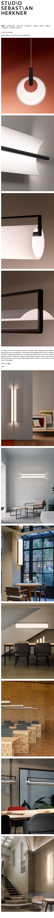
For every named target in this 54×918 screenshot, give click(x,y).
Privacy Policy (15, 28)
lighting (19, 26)
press (41, 26)
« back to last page (7, 32)
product (28, 26)
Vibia (8, 363)
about (47, 26)
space (35, 26)
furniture (11, 26)
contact (5, 28)
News (3, 26)
